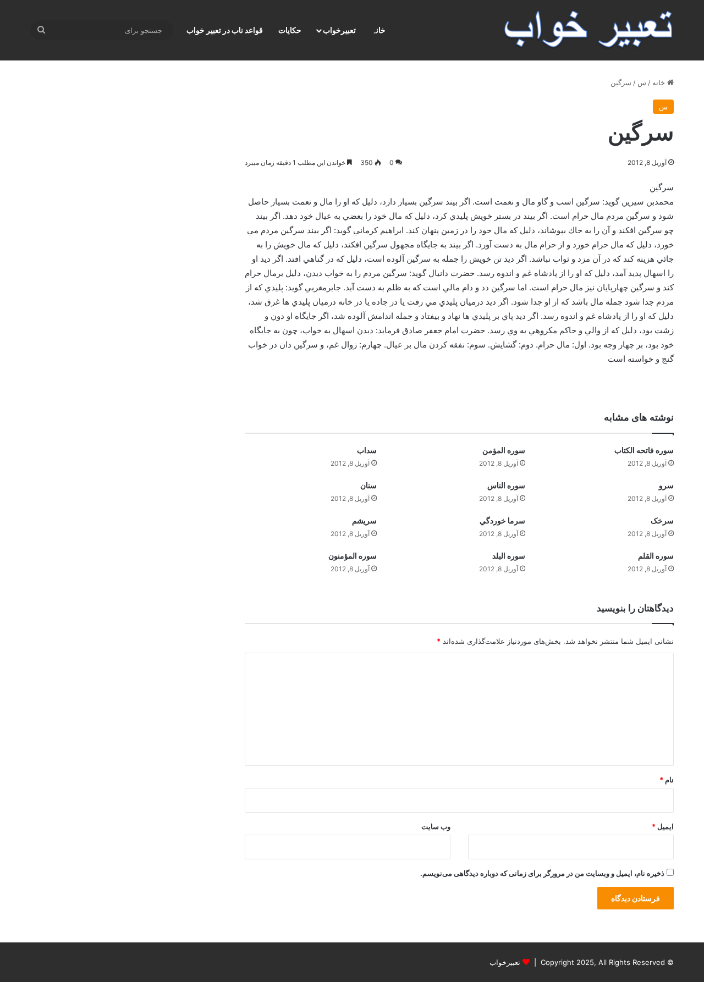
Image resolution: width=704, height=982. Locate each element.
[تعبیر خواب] (588, 30)
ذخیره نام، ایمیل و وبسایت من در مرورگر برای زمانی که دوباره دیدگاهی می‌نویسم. (542, 873)
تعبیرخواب (339, 30)
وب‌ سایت (435, 826)
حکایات (289, 30)
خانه (659, 82)
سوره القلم (656, 555)
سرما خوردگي (502, 520)
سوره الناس (506, 485)
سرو (666, 485)
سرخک (662, 520)
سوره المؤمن (503, 450)
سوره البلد (508, 555)
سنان (368, 485)
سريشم (364, 520)
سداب (367, 450)
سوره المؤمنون (352, 555)
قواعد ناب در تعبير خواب (224, 30)
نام (666, 779)
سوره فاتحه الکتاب (644, 450)
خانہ (379, 30)
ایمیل (663, 826)
